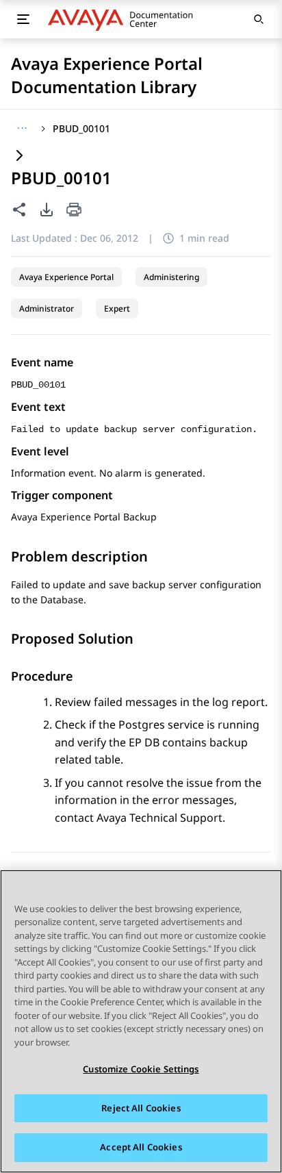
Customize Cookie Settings (140, 1069)
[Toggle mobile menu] (23, 19)
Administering (171, 277)
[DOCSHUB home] (124, 19)
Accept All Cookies (140, 1147)
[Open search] (258, 19)
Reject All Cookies (140, 1108)
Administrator (46, 308)
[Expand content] (19, 156)
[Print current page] (74, 210)
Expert (117, 308)
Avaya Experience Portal (66, 277)
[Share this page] (19, 209)
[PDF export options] (46, 209)
